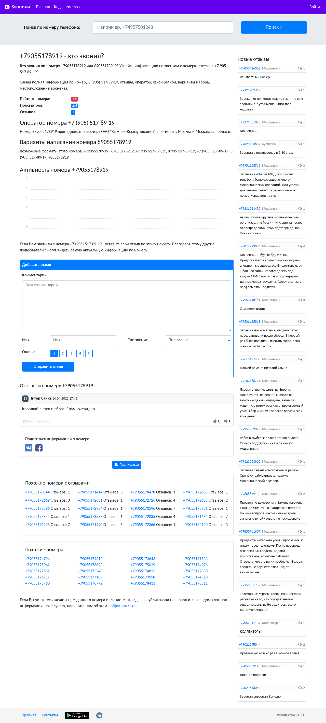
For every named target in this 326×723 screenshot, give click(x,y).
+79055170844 (37, 492)
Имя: (26, 340)
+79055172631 (90, 501)
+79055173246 (90, 571)
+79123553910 (249, 462)
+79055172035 (143, 517)
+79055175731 (195, 509)
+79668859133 (249, 494)
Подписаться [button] (129, 465)
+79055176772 (90, 584)
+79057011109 (249, 623)
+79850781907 (249, 532)
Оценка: (29, 352)
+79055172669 (37, 501)
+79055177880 (195, 571)
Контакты (50, 715)
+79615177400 (249, 359)
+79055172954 (90, 509)
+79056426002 (249, 68)
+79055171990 (90, 525)
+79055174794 (37, 559)
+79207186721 (249, 381)
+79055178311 (195, 584)
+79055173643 (143, 559)
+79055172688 (195, 492)
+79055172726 (143, 501)
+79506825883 (249, 322)
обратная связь (124, 606)
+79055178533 (90, 517)
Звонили (20, 7)
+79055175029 (143, 565)
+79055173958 (143, 577)
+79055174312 (90, 559)
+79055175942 (37, 565)
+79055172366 (143, 525)
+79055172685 (195, 501)
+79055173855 (37, 517)
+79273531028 (249, 122)
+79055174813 (143, 571)
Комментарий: (35, 275)
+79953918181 (249, 300)
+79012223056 (249, 246)
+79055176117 (37, 577)
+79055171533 (195, 559)
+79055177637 (37, 571)
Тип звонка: (138, 340)
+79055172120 (195, 525)
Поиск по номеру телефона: (52, 27)
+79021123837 (249, 144)
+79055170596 (143, 509)
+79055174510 (195, 577)
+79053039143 (249, 666)
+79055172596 (37, 509)
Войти (314, 7)
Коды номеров (67, 7)
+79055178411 (143, 584)
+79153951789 (249, 585)
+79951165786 (249, 166)
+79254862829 (249, 429)
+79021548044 (249, 645)
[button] (274, 27)
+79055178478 (143, 492)
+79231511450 (249, 209)
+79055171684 (195, 517)
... (80, 398)
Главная (43, 7)
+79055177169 (90, 577)
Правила (29, 715)
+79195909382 (249, 90)
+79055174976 (195, 565)
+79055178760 (37, 584)
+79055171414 (90, 492)
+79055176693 (90, 565)
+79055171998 (37, 525)
